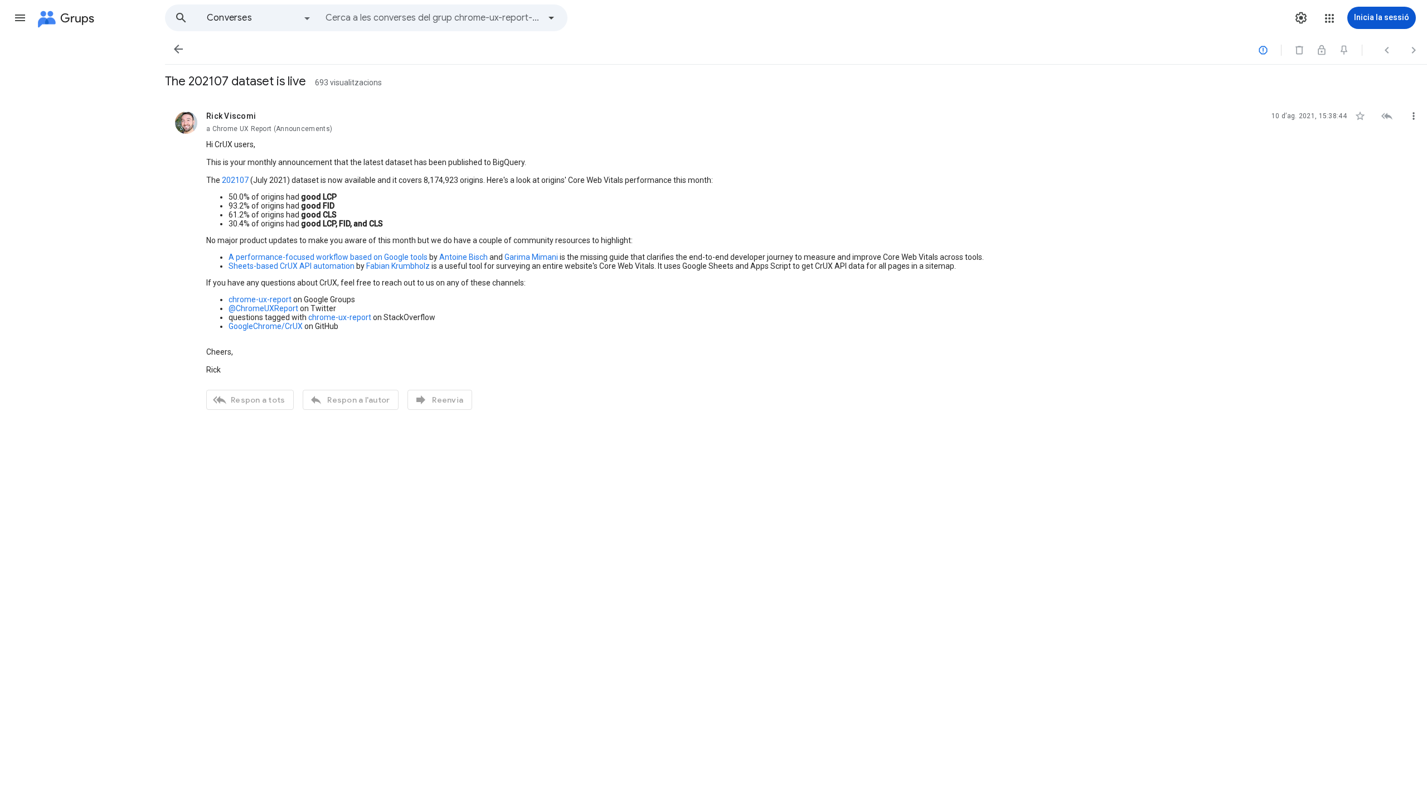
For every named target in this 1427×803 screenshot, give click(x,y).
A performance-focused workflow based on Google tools (328, 257)
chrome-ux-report (260, 299)
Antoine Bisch (463, 257)
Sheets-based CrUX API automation (292, 266)
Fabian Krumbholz (398, 266)
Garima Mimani (531, 257)
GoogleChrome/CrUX (266, 326)
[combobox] (432, 18)
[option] (259, 18)
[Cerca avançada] (551, 18)
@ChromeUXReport (263, 308)
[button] (20, 17)
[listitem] (796, 259)
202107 (235, 180)
